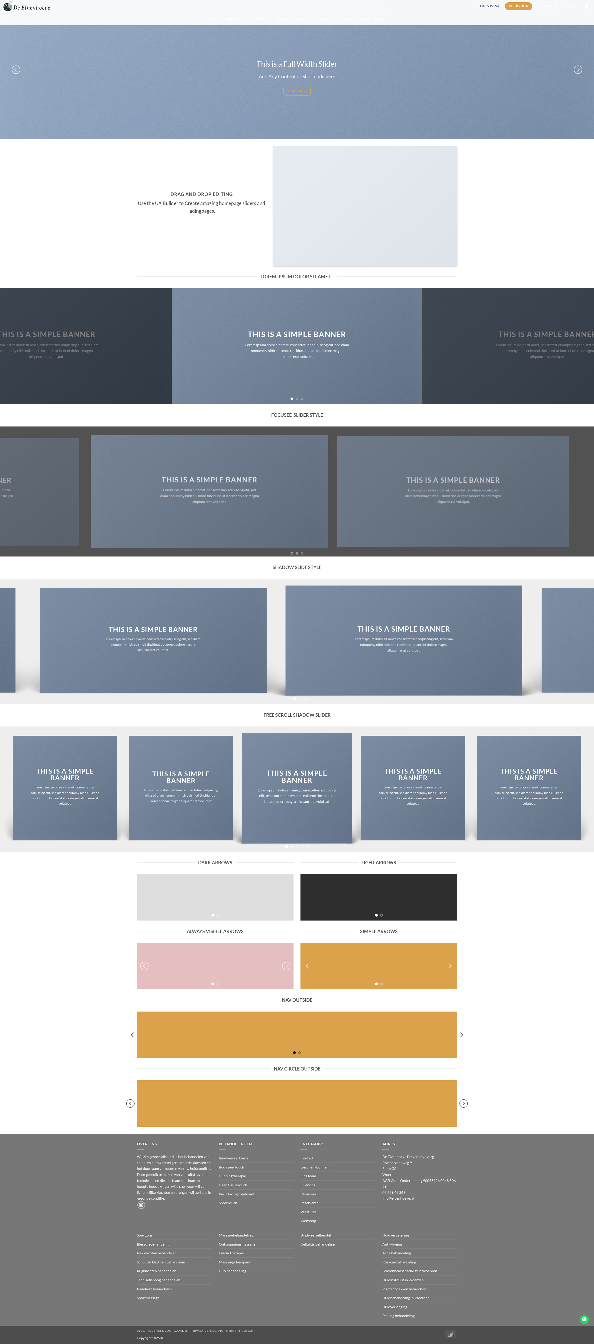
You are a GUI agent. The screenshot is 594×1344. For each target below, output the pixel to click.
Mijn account (370, 19)
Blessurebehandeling (153, 1244)
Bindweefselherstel (316, 1235)
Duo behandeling (232, 1271)
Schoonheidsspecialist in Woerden (409, 1271)
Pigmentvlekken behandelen (405, 1289)
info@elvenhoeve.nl (398, 1198)
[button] (572, 6)
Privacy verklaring (207, 1330)
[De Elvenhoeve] (26, 6)
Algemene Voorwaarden (168, 1330)
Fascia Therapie (231, 1253)
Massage (263, 19)
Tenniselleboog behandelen (158, 1280)
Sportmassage (148, 1297)
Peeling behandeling (398, 1315)
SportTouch (228, 1203)
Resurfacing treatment (237, 1194)
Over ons (326, 19)
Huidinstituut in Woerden (403, 1280)
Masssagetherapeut (235, 1262)
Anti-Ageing (392, 1244)
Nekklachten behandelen (157, 1253)
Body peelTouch (231, 1167)
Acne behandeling (396, 1253)
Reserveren (309, 1203)
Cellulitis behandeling (317, 1244)
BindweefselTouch (233, 1158)
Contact (348, 19)
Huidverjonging (394, 1307)
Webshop (308, 1220)
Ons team (308, 1176)
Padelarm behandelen (154, 1289)
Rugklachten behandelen (156, 1271)
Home (213, 19)
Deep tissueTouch (233, 1185)
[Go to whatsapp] (584, 1319)
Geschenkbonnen (314, 1167)
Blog (141, 1330)
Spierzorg (145, 1235)
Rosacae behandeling (399, 1262)
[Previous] (16, 70)
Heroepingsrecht (240, 1330)
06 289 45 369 (393, 1192)
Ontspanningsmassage (237, 1244)
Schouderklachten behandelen (161, 1262)
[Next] (578, 70)
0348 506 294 (489, 6)
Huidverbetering (235, 19)
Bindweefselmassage (294, 19)
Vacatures (308, 1212)
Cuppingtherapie (232, 1176)
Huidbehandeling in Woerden (405, 1297)
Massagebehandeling (236, 1235)
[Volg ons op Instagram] (141, 1205)
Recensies (308, 1194)
